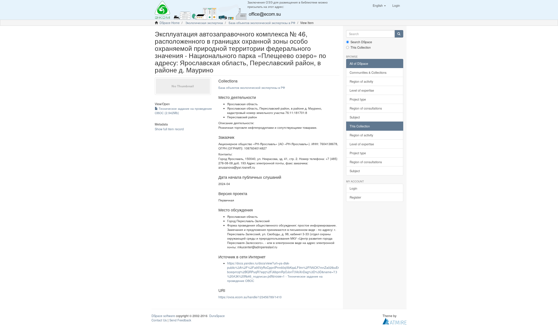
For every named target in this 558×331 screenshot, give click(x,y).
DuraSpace (217, 316)
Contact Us (159, 320)
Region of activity (361, 81)
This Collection (360, 47)
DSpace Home (170, 23)
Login (353, 188)
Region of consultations (366, 108)
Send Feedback (180, 320)
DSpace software (163, 316)
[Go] (399, 34)
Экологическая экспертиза (204, 23)
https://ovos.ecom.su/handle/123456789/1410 (250, 297)
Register (355, 197)
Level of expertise (362, 90)
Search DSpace (361, 42)
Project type (358, 99)
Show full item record (169, 129)
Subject (355, 117)
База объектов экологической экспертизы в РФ (262, 23)
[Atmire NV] (395, 321)
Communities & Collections (368, 72)
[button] (379, 5)
